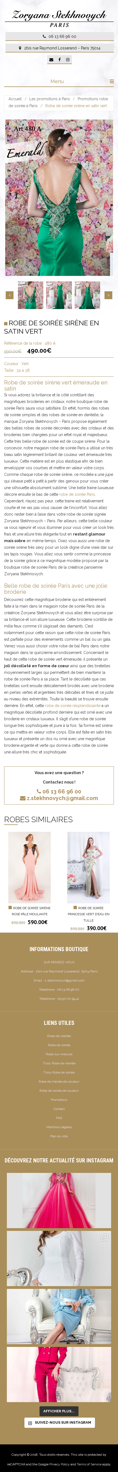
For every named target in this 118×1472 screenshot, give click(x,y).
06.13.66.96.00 (68, 989)
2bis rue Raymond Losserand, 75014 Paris (66, 971)
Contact (59, 1109)
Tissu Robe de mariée (59, 1063)
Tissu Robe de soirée (59, 1072)
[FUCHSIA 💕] (59, 1374)
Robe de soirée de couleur (59, 1091)
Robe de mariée (59, 1036)
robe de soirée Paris (77, 494)
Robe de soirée (59, 1045)
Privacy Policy (59, 1464)
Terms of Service (89, 1464)
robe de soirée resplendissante (72, 705)
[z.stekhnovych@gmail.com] (51, 59)
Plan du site (59, 1136)
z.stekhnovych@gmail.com (62, 798)
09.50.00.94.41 (68, 999)
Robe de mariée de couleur (59, 1081)
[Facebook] (59, 59)
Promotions (59, 1100)
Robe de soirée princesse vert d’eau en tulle (88, 914)
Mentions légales (59, 1127)
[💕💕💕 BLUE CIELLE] (59, 1316)
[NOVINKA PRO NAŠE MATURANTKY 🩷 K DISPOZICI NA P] (59, 1200)
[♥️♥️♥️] (59, 1258)
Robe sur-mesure (59, 1054)
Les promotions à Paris (49, 99)
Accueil (15, 99)
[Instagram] (68, 59)
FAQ (59, 1118)
